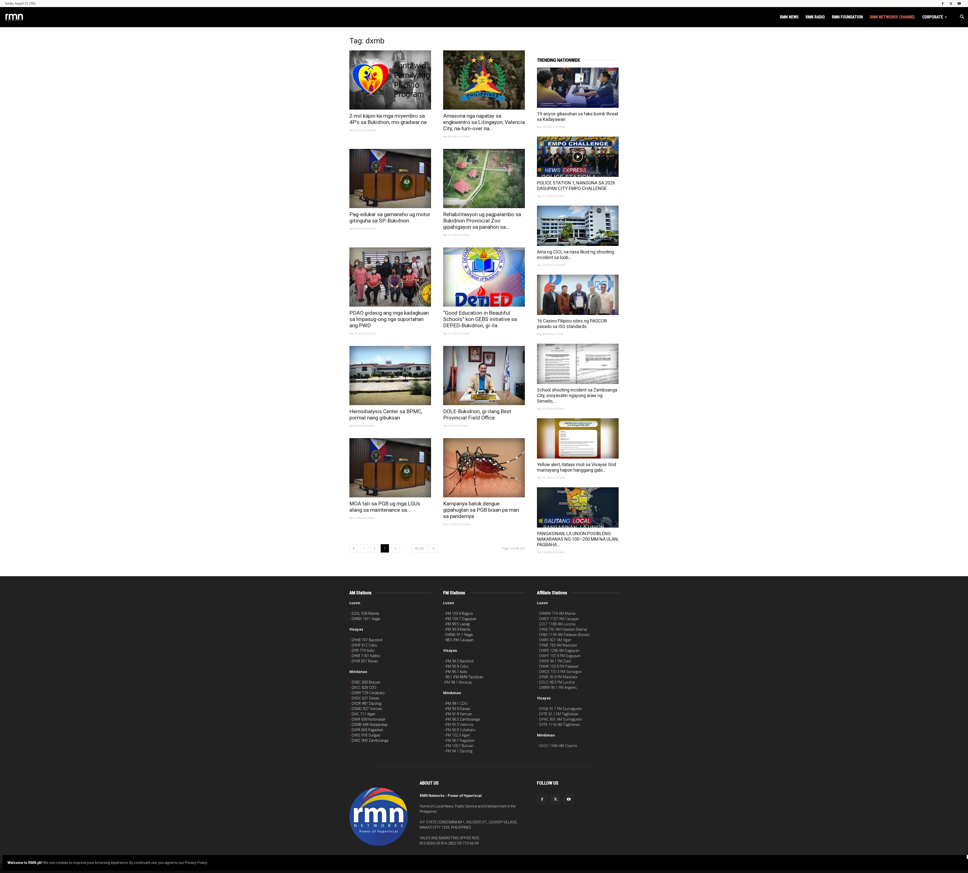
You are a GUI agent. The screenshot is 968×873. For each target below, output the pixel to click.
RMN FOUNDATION (847, 17)
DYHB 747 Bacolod (367, 639)
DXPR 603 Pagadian (367, 729)
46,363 (419, 548)
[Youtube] (959, 3)
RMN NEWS (789, 17)
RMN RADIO (815, 17)
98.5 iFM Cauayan (459, 639)
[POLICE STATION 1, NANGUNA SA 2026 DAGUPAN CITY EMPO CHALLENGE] (578, 157)
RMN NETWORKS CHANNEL (892, 17)
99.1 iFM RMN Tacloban (464, 676)
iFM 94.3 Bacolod (459, 661)
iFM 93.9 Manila (457, 629)
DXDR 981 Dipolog (366, 703)
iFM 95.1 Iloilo (456, 671)
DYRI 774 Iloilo (363, 650)
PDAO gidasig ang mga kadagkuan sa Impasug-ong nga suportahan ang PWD (389, 319)
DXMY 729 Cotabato (368, 692)
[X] (951, 3)
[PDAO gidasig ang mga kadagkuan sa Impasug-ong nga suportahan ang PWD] (390, 277)
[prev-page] (353, 548)
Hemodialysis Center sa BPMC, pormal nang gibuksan (385, 414)
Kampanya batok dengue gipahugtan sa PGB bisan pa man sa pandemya (481, 510)
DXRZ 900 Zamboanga (370, 740)
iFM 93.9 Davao (457, 708)
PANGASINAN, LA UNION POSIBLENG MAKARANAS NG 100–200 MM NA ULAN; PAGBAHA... (578, 539)
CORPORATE (932, 17)
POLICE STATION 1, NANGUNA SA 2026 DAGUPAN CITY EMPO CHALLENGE (576, 185)
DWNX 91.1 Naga (459, 634)
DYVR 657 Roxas (365, 661)
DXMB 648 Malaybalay (369, 724)
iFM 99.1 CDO (456, 703)
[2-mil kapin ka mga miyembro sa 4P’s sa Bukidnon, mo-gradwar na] (390, 80)
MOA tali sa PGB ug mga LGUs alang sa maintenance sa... (384, 507)
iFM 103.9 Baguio (459, 613)
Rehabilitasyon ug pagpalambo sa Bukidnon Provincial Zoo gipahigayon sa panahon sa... (482, 220)
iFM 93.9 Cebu (456, 666)
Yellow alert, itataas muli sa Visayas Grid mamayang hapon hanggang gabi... (576, 467)
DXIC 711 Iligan (363, 714)
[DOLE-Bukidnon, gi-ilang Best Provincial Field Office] (484, 375)
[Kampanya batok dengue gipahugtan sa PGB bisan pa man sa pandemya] (484, 467)
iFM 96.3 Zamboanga (462, 719)
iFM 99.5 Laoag (457, 624)
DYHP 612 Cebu (364, 645)
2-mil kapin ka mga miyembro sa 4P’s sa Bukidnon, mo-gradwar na (388, 119)
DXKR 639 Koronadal (368, 719)
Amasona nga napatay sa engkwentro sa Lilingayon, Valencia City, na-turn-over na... (484, 122)
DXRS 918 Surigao (366, 735)
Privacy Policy (196, 863)
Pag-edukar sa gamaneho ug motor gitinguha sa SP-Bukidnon (389, 217)
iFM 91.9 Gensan (458, 714)
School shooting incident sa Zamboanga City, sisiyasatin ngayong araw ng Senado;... (577, 395)
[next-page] (433, 548)
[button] (962, 17)
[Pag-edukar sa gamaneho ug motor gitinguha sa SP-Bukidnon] (390, 178)
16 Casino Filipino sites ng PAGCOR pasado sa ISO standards (572, 323)
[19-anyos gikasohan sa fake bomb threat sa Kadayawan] (578, 88)
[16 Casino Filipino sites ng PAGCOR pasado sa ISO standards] (578, 295)
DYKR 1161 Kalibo (366, 655)
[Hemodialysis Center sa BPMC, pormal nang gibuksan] (390, 375)
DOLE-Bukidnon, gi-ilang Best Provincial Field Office (477, 414)
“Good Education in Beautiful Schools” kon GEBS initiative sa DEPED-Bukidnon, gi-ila (480, 319)
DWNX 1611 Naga (366, 618)
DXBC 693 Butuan (366, 682)
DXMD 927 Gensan (367, 708)
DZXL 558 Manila (365, 613)
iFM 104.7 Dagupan (460, 618)
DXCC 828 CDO (364, 687)
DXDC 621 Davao (365, 698)
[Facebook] (942, 3)
